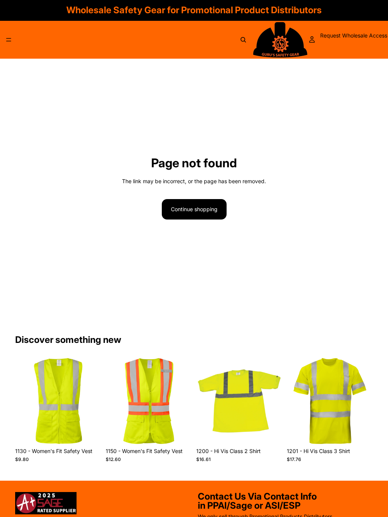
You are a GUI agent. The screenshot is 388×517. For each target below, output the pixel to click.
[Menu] (8, 39)
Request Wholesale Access (353, 35)
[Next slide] (92, 401)
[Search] (243, 39)
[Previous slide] (23, 401)
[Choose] (89, 432)
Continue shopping (194, 209)
